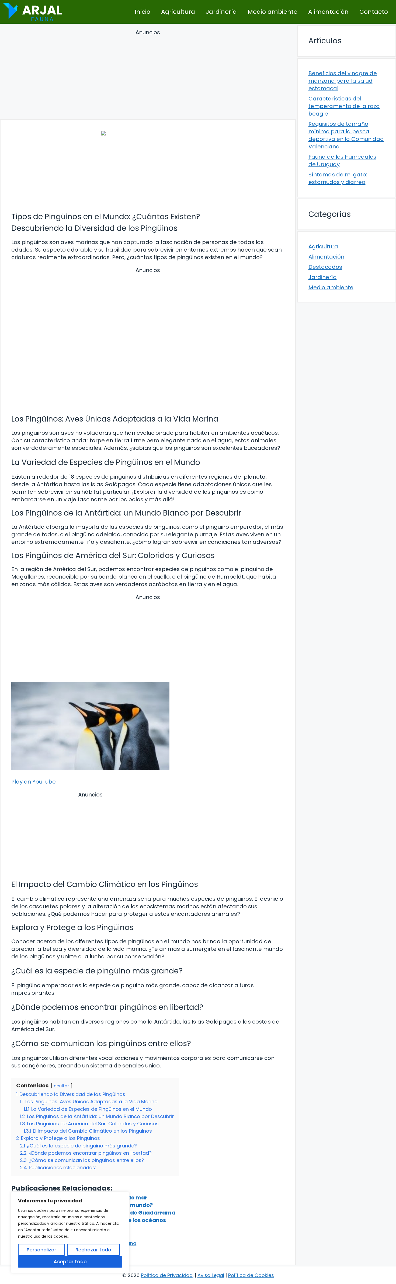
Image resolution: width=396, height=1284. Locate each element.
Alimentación (328, 12)
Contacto (373, 12)
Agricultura (178, 12)
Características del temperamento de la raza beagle (344, 106)
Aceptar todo (70, 1261)
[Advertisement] (148, 75)
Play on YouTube (33, 781)
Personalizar (41, 1249)
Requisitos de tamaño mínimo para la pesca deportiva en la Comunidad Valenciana (346, 135)
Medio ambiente (272, 12)
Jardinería (221, 12)
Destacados (325, 267)
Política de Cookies (251, 1275)
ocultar (61, 1086)
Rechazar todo (93, 1249)
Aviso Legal (210, 1275)
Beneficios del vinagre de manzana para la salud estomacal (342, 80)
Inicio (142, 12)
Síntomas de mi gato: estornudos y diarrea (337, 178)
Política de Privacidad (167, 1275)
